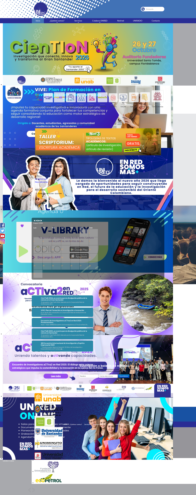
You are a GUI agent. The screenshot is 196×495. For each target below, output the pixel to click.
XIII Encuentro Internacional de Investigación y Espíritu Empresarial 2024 (63, 344)
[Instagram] (2, 241)
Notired (120, 20)
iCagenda (101, 199)
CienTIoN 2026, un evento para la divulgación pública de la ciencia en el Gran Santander (64, 299)
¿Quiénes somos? (57, 20)
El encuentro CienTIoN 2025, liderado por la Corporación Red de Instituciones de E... (62, 336)
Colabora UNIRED (99, 20)
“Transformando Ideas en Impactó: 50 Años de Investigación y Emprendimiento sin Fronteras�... (61, 348)
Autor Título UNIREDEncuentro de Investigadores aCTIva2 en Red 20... (64, 325)
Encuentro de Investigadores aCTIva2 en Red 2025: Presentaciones (61, 321)
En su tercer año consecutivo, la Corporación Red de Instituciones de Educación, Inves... (63, 313)
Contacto (156, 20)
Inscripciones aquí (41, 179)
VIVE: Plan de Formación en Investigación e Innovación (62, 310)
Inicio (38, 20)
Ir (143, 9)
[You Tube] (2, 236)
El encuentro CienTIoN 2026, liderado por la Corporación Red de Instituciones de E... (62, 303)
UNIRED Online (8, 461)
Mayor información (41, 182)
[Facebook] (2, 225)
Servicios (78, 20)
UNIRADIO (137, 20)
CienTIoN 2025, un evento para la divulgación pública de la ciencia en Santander (64, 332)
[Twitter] (2, 230)
